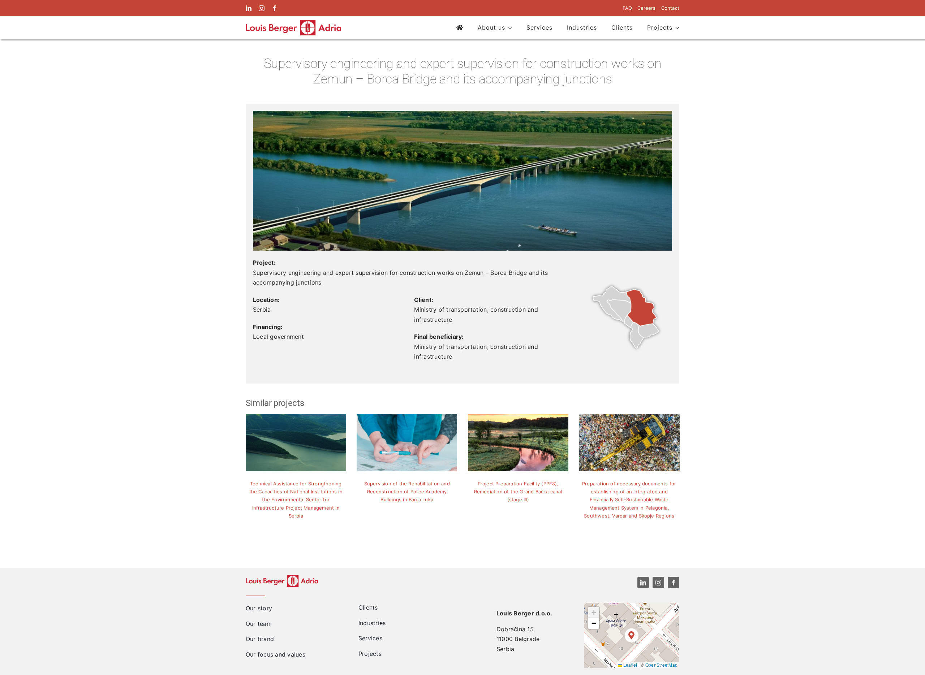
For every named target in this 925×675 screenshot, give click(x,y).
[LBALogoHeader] (293, 23)
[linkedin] (248, 8)
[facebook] (275, 8)
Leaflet (629, 665)
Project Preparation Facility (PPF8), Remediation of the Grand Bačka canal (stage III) (518, 492)
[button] (632, 635)
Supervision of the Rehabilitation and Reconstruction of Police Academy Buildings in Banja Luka (407, 492)
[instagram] (261, 8)
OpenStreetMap (661, 665)
